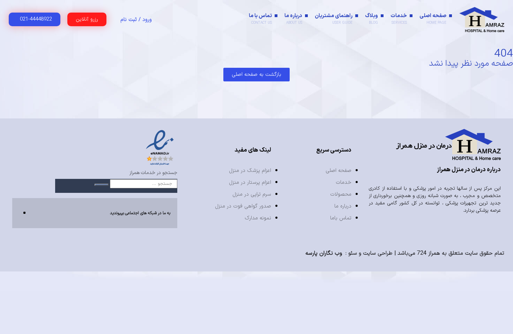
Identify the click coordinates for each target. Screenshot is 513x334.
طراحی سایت (378, 253)
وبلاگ (371, 19)
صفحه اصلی (432, 19)
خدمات (399, 19)
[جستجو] (102, 185)
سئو (352, 253)
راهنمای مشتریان (333, 19)
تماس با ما (260, 19)
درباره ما (293, 19)
